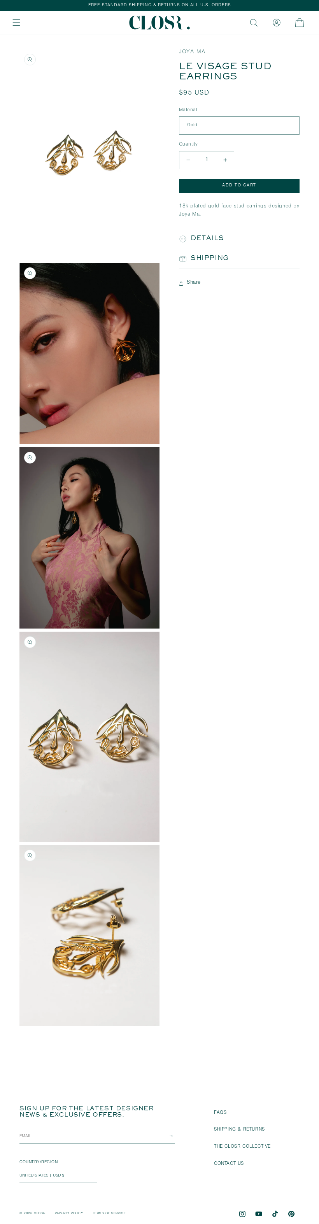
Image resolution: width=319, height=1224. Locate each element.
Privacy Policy (69, 1213)
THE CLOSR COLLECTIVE (242, 1147)
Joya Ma (192, 52)
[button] (16, 22)
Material (188, 110)
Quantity (188, 144)
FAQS (220, 1113)
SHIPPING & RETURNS (239, 1129)
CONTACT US (229, 1164)
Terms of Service (109, 1213)
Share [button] (194, 283)
